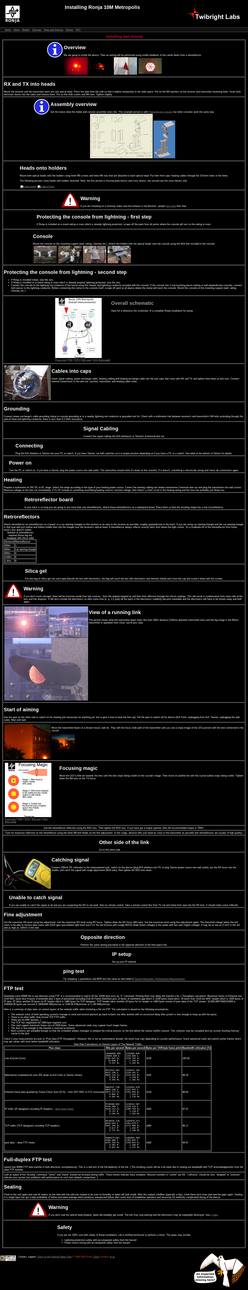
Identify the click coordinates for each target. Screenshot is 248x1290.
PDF (70, 360)
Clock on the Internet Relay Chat (54, 1256)
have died (171, 206)
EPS (77, 360)
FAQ (78, 29)
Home (8, 29)
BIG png (86, 360)
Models (26, 29)
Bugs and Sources (53, 29)
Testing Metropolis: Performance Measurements (160, 979)
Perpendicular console (160, 112)
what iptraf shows (64, 1109)
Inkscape (104, 360)
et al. (112, 1256)
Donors (69, 29)
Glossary (37, 29)
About (16, 29)
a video (214, 1215)
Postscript (60, 360)
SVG (95, 360)
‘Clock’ (96, 1256)
